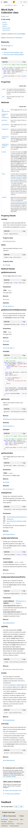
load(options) (5, 129)
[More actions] (25, 5)
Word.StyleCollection (9, 534)
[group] (14, 71)
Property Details (6, 28)
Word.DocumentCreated (11, 54)
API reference (8, 5)
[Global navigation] (1, 2)
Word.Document (8, 52)
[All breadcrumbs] (2, 5)
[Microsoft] (14, 2)
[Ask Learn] (23, 5)
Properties (5, 24)
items (3, 96)
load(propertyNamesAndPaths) (5, 146)
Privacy (10, 821)
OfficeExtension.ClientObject (14, 37)
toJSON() (4, 152)
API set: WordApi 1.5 (7, 45)
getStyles (16, 52)
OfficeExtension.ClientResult (11, 419)
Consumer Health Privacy (7, 823)
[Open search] (21, 2)
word (7, 16)
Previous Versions (14, 819)
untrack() (4, 197)
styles (21, 52)
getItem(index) (5, 124)
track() (3, 174)
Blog (21, 819)
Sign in (25, 2)
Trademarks (4, 826)
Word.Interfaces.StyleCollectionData (13, 669)
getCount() (4, 120)
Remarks (4, 22)
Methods (4, 26)
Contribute (4, 821)
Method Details (6, 30)
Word (15, 5)
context (4, 89)
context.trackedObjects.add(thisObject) (14, 685)
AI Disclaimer (4, 819)
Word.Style (18, 34)
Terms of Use (20, 823)
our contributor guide (9, 776)
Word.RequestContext (9, 241)
